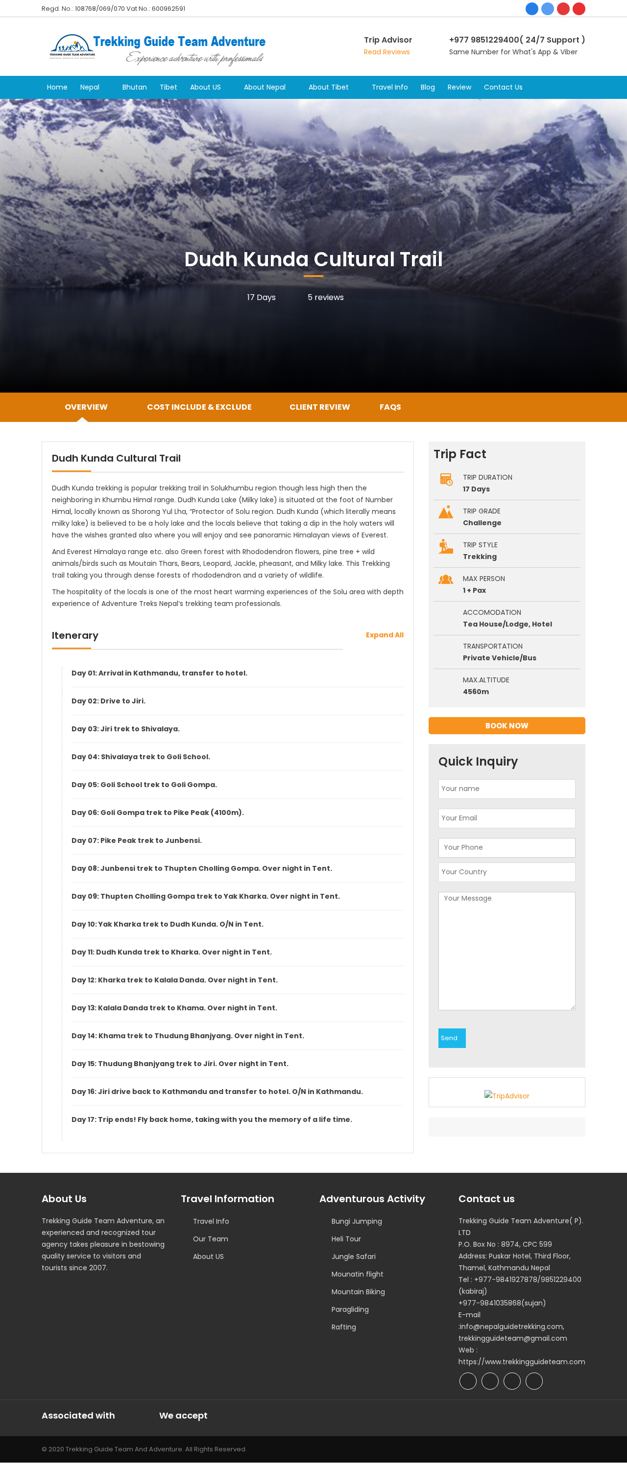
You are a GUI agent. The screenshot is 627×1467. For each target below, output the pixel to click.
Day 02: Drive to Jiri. (108, 701)
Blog (428, 87)
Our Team (210, 1239)
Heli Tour (346, 1239)
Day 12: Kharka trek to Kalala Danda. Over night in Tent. (175, 980)
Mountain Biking (358, 1292)
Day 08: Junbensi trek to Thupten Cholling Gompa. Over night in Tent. (202, 868)
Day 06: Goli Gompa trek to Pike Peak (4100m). (158, 812)
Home (57, 87)
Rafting (344, 1327)
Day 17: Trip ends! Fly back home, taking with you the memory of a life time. (212, 1119)
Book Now (507, 726)
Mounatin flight (358, 1274)
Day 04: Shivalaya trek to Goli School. (141, 757)
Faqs (390, 407)
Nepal (89, 87)
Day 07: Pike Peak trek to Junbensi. (137, 840)
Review (459, 87)
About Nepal (265, 87)
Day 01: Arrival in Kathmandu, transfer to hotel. (159, 673)
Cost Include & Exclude (198, 407)
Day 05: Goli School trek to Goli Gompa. (144, 785)
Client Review (319, 407)
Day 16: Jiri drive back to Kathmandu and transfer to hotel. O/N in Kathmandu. (217, 1091)
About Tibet (329, 87)
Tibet (168, 87)
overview (86, 407)
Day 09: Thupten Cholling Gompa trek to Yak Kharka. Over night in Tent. (206, 896)
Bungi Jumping (357, 1221)
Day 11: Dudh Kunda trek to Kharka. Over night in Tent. (172, 952)
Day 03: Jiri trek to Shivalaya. (126, 729)
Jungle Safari (354, 1256)
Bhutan (134, 87)
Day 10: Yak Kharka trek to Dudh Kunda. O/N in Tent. (168, 924)
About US (205, 87)
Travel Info (390, 87)
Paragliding (350, 1309)
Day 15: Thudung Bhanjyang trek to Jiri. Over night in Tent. (180, 1064)
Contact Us (503, 87)
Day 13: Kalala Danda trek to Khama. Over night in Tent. (174, 1008)
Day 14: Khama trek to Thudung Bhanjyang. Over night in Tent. (188, 1036)
